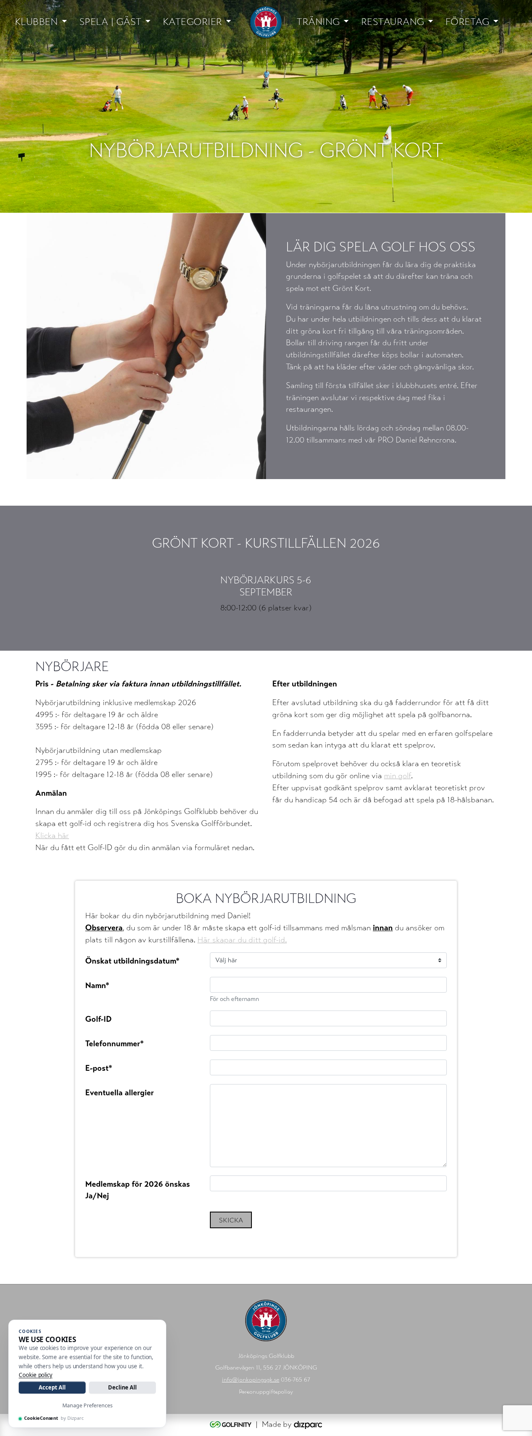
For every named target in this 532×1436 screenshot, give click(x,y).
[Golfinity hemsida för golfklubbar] (232, 1424)
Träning (318, 21)
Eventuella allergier (119, 1092)
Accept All (52, 1387)
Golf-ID (98, 1019)
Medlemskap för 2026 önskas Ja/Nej (137, 1190)
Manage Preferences (87, 1405)
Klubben (36, 21)
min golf (397, 775)
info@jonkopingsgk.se (250, 1379)
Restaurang (392, 21)
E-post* (98, 1068)
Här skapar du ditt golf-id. (242, 939)
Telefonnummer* (114, 1043)
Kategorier (192, 21)
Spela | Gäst (110, 21)
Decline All (122, 1387)
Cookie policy (35, 1375)
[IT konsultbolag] (308, 1424)
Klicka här (52, 835)
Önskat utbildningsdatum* (132, 961)
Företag (468, 21)
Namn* (97, 985)
